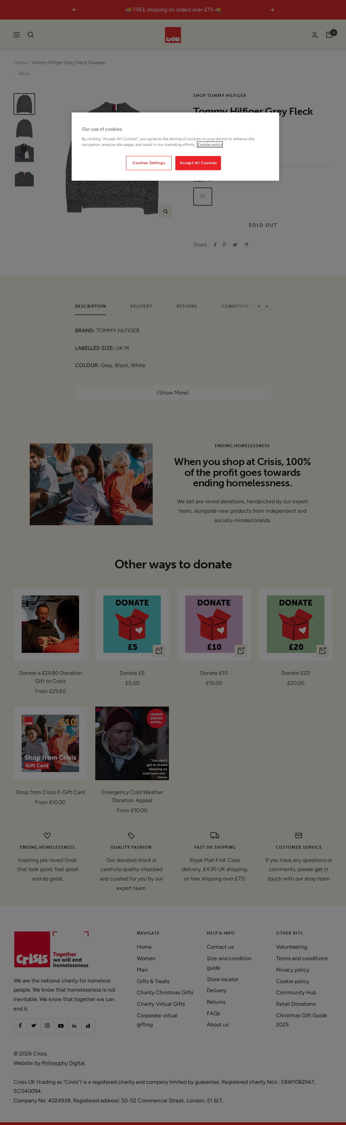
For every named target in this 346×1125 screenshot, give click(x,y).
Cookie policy (210, 144)
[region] (175, 146)
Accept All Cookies (198, 162)
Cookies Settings (148, 162)
